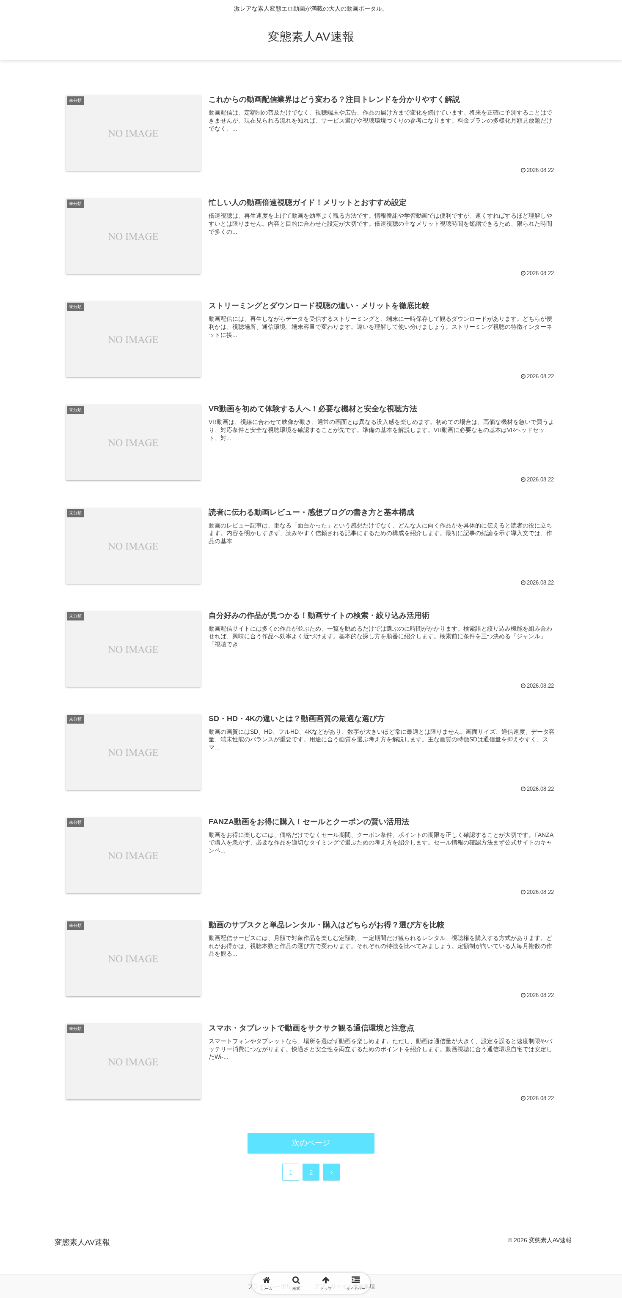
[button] (582, 1144)
